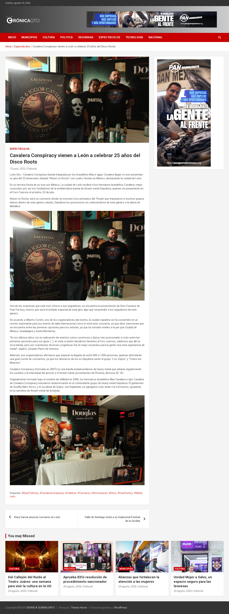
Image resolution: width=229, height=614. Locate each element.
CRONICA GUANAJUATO (40, 607)
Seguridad (85, 37)
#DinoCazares (99, 493)
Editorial (32, 168)
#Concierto (83, 493)
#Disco (112, 493)
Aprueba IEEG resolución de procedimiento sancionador (85, 579)
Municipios (29, 37)
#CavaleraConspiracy (52, 493)
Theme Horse (79, 607)
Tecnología (134, 37)
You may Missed (21, 536)
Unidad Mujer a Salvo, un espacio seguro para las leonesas (193, 581)
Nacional (155, 37)
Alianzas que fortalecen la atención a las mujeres (138, 579)
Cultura (49, 37)
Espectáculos (109, 37)
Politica (66, 37)
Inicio (12, 37)
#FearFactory (125, 493)
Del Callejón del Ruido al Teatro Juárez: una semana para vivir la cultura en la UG (29, 581)
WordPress (120, 607)
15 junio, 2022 (17, 168)
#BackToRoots (30, 493)
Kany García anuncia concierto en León (37, 517)
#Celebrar (70, 493)
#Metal (138, 493)
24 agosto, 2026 (17, 591)
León (12, 496)
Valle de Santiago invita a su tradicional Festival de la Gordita (112, 519)
